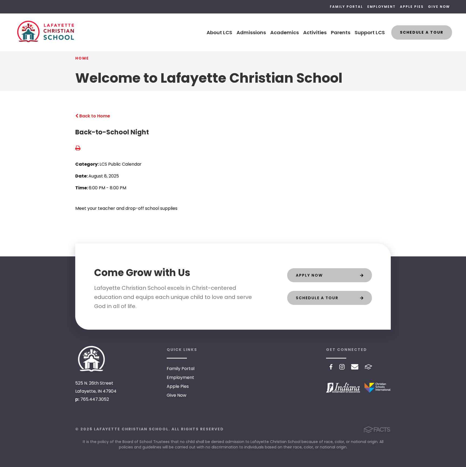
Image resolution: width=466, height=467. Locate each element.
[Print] (77, 148)
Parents (340, 32)
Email (354, 367)
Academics (284, 32)
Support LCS (370, 32)
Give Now (439, 6)
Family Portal (346, 6)
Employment (381, 6)
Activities (315, 32)
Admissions (251, 32)
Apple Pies (412, 6)
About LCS (219, 32)
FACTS (368, 367)
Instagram (342, 367)
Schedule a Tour (421, 32)
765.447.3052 (94, 399)
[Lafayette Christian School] (91, 359)
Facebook (331, 367)
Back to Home (94, 116)
